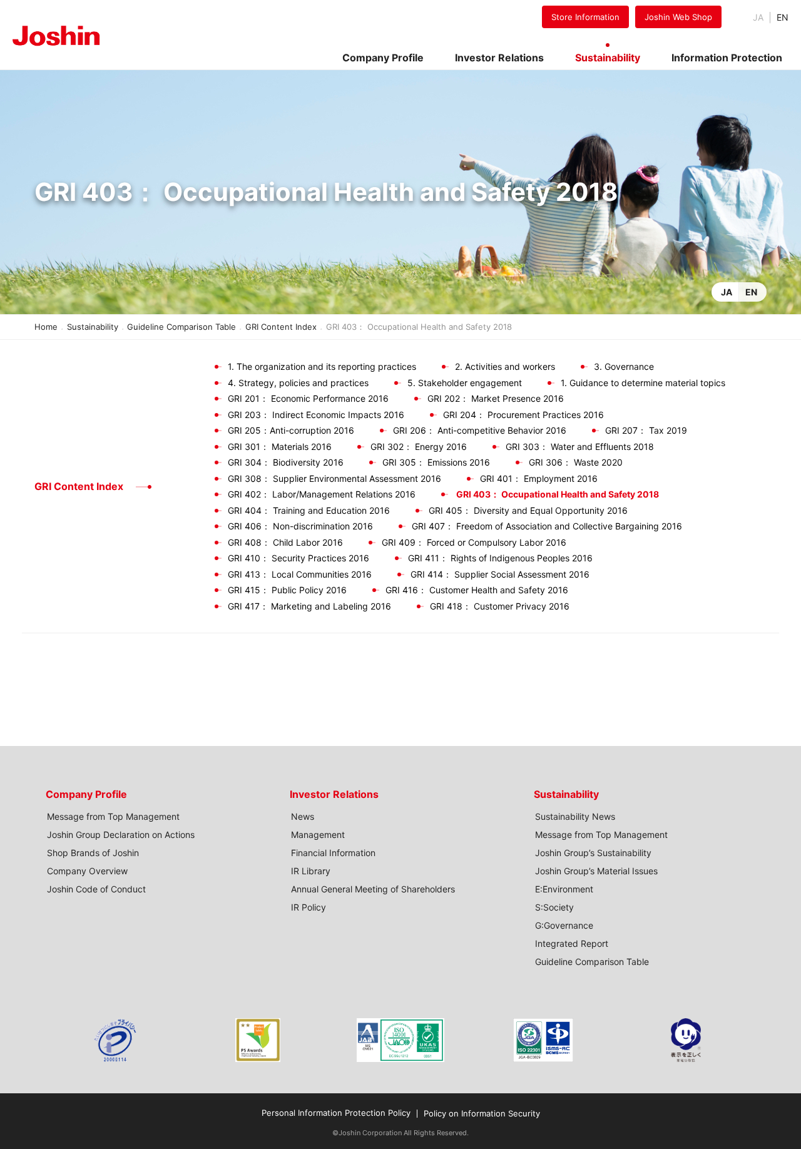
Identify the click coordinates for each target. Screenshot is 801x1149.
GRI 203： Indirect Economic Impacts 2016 (316, 414)
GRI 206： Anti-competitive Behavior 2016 (479, 430)
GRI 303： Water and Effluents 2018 (580, 446)
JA (726, 292)
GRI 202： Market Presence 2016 (495, 398)
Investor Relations (334, 794)
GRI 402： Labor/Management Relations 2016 (322, 494)
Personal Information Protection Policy (336, 1113)
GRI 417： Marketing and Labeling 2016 (309, 606)
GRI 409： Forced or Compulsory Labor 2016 (474, 542)
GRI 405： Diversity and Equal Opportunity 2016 (528, 510)
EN (782, 17)
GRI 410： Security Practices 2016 (298, 558)
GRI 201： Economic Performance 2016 (308, 398)
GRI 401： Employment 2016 (539, 478)
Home (46, 327)
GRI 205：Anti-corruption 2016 (291, 430)
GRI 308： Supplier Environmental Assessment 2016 (334, 478)
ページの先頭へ (776, 780)
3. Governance (624, 366)
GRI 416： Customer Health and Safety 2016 (476, 590)
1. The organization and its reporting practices (322, 366)
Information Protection (726, 57)
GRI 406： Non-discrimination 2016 (300, 526)
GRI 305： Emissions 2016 (436, 462)
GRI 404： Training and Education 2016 (309, 510)
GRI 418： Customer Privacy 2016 (499, 606)
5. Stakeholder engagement (464, 382)
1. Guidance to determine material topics (643, 382)
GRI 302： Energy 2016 (418, 446)
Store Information (585, 17)
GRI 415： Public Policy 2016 (287, 590)
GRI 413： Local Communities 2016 (300, 574)
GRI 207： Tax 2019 (646, 430)
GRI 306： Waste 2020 (576, 462)
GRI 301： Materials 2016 (280, 446)
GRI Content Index (281, 327)
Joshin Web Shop (678, 17)
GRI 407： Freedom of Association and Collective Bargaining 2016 (547, 526)
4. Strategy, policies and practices (298, 382)
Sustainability (92, 327)
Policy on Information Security (482, 1113)
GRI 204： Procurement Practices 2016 (523, 414)
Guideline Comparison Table (181, 327)
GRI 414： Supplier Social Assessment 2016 (500, 574)
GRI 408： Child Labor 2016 (285, 542)
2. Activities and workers (505, 366)
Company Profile (86, 794)
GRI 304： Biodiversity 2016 (286, 462)
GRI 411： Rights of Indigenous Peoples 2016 (500, 558)
